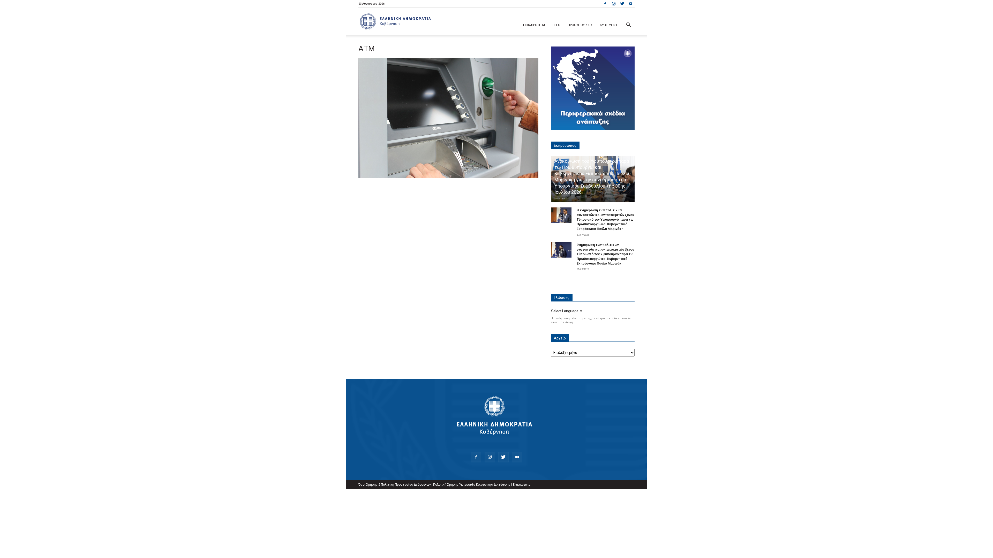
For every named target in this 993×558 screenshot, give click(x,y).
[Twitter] (622, 3)
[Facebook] (605, 3)
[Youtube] (631, 3)
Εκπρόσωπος (565, 145)
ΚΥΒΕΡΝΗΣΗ (609, 25)
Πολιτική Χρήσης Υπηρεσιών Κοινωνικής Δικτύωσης (471, 484)
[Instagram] (614, 3)
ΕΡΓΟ (556, 25)
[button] (628, 25)
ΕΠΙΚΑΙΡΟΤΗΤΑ (534, 25)
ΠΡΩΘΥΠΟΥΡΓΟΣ (580, 25)
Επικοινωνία (521, 484)
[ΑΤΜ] (448, 176)
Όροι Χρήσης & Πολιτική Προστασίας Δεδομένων (394, 484)
